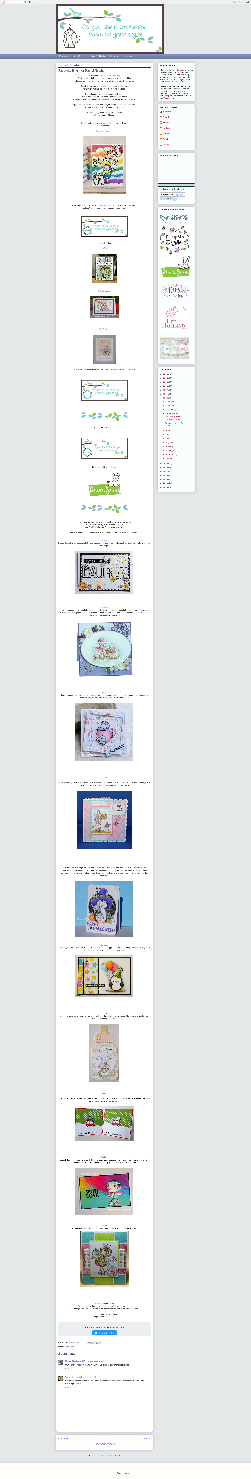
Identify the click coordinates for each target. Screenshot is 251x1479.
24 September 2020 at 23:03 (93, 1361)
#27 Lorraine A (104, 291)
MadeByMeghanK (73, 1361)
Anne (104, 540)
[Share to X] (94, 1342)
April (168, 446)
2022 (165, 390)
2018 (165, 467)
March (169, 450)
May (168, 442)
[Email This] (88, 1342)
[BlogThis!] (91, 1342)
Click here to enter (104, 1333)
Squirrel (104, 1157)
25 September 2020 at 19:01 (84, 1377)
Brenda (104, 692)
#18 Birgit (105, 248)
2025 (165, 378)
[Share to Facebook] (97, 1342)
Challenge (63, 56)
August (169, 430)
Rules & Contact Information (105, 56)
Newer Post (64, 1438)
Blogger (130, 1473)
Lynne (104, 1013)
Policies (128, 56)
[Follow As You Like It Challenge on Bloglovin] (172, 196)
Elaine (104, 777)
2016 (165, 475)
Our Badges (80, 56)
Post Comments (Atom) (110, 1455)
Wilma (104, 1226)
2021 (165, 394)
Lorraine (104, 945)
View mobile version (104, 1444)
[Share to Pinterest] (99, 1342)
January (170, 458)
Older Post (145, 1438)
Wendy (68, 1377)
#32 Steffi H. (104, 329)
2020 (165, 398)
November (171, 405)
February (170, 454)
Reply (67, 1369)
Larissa (104, 862)
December (171, 401)
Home (105, 1438)
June (168, 438)
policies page (181, 70)
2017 (165, 471)
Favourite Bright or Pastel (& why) (173, 418)
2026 (165, 374)
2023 (165, 386)
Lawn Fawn (69, 1346)
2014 (165, 483)
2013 (165, 487)
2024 (165, 382)
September (171, 413)
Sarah (104, 1093)
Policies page (169, 98)
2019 (165, 463)
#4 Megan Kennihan (104, 131)
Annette (104, 607)
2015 (165, 479)
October (170, 409)
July (168, 434)
